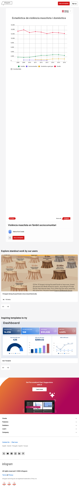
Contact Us (5, 442)
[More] (70, 11)
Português (15, 446)
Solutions (5, 425)
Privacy (10, 475)
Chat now (14, 442)
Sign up (74, 3)
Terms (4, 475)
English (4, 446)
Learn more (39, 389)
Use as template (64, 3)
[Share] (10, 238)
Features (5, 422)
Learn (4, 429)
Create (4, 418)
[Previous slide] (3, 306)
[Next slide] (8, 306)
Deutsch (9, 446)
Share (12, 218)
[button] (22, 66)
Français (25, 446)
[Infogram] (6, 3)
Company (5, 432)
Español (20, 446)
